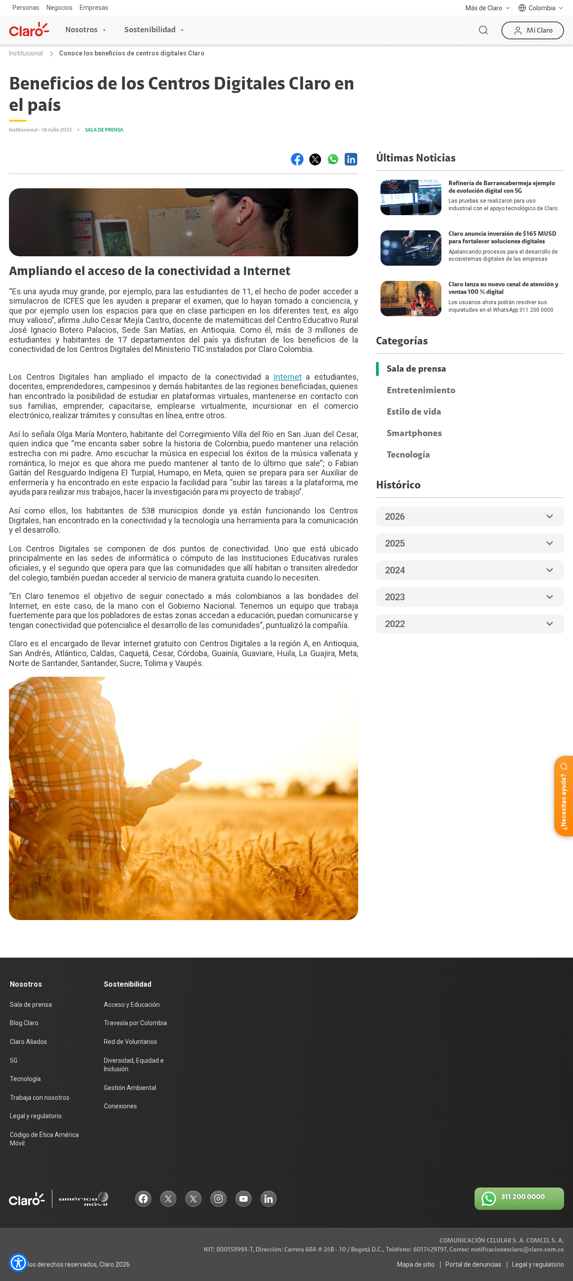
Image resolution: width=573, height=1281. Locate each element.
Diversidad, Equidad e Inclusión (134, 1065)
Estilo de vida (414, 411)
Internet (288, 377)
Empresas (94, 7)
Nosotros (81, 30)
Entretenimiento (421, 390)
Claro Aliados (28, 1041)
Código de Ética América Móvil (44, 1139)
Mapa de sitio (416, 1264)
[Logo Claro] (29, 29)
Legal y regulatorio (36, 1116)
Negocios (60, 7)
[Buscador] (483, 30)
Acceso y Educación (132, 1004)
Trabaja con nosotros (39, 1097)
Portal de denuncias (473, 1264)
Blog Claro (24, 1022)
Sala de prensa (416, 369)
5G (13, 1060)
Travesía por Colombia (135, 1022)
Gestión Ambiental (130, 1087)
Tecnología (408, 454)
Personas (26, 7)
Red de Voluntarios (130, 1041)
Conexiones (120, 1106)
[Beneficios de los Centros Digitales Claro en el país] (297, 159)
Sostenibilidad (149, 30)
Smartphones (414, 433)
